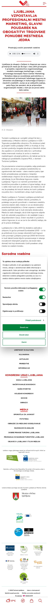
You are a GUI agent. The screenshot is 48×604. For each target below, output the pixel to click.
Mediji (24, 409)
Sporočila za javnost (24, 414)
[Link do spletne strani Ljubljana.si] (24, 496)
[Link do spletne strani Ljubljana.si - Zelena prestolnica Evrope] (24, 517)
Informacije (24, 368)
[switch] (42, 297)
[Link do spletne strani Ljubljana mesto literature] (24, 532)
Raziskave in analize (24, 428)
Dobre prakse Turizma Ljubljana (24, 432)
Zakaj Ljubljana (24, 380)
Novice (24, 398)
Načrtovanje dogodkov (24, 384)
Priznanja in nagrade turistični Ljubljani (24, 437)
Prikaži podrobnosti (33, 320)
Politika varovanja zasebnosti (31, 593)
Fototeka (24, 419)
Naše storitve (24, 389)
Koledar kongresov (24, 393)
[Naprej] (43, 115)
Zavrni (24, 342)
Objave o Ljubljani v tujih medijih (24, 441)
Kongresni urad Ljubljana (24, 375)
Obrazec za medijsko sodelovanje (24, 423)
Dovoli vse (24, 327)
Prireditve (24, 363)
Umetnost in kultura (24, 350)
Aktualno (24, 359)
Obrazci (24, 402)
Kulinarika (24, 354)
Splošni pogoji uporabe (12, 593)
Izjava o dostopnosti (33, 590)
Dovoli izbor (24, 335)
